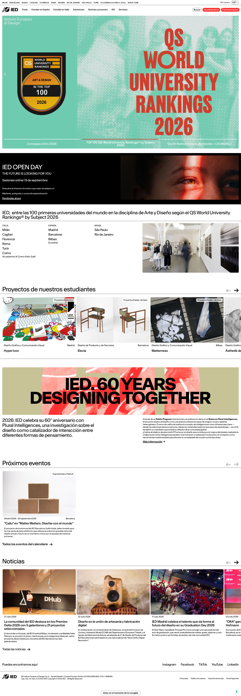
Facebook (187, 664)
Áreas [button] (25, 9)
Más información (152, 441)
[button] (228, 290)
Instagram (169, 664)
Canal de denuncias (216, 678)
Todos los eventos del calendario (25, 544)
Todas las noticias (14, 649)
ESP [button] (234, 2)
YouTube (217, 664)
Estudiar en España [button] (41, 9)
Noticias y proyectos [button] (98, 9)
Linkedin (233, 664)
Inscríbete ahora (211, 9)
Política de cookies (198, 678)
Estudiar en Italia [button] (61, 9)
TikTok (203, 664)
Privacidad (184, 678)
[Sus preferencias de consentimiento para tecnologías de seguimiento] (236, 691)
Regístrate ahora (11, 198)
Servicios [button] (123, 9)
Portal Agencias (232, 678)
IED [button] (113, 9)
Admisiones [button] (78, 9)
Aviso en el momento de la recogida (120, 693)
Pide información (230, 9)
